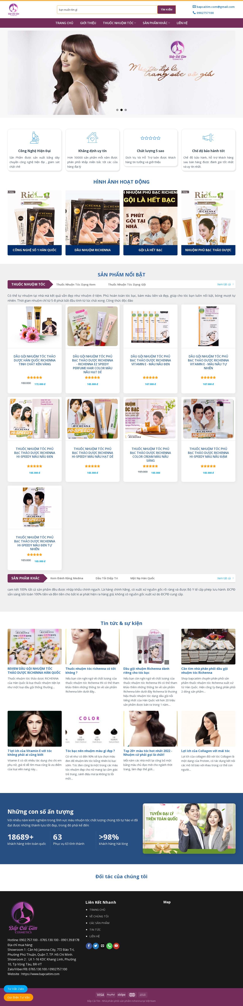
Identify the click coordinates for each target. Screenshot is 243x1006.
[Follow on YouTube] (116, 946)
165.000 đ (92, 384)
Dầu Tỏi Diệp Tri (107, 578)
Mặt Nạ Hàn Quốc (142, 578)
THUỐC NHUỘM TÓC (118, 23)
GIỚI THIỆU (88, 23)
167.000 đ (150, 384)
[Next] (237, 72)
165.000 (155, 472)
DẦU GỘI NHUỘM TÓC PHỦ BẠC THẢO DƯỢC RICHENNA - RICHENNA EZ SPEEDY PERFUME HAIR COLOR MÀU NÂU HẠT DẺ (92, 364)
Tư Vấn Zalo (15, 989)
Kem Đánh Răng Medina (66, 578)
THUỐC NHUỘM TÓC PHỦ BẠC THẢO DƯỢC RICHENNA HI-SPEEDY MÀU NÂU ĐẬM (208, 453)
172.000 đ (40, 384)
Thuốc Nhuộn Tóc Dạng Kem (75, 284)
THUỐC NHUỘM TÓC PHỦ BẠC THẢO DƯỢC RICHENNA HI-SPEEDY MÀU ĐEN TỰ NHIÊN (34, 543)
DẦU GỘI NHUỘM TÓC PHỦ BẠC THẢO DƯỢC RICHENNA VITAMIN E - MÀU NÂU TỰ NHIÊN (208, 362)
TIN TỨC (95, 929)
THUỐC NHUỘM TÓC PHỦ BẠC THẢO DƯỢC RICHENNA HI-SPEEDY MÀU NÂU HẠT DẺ (92, 453)
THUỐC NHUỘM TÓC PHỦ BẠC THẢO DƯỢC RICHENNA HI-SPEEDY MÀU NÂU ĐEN (34, 453)
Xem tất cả (224, 284)
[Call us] (109, 946)
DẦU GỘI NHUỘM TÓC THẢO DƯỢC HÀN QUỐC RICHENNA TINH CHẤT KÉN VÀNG (35, 360)
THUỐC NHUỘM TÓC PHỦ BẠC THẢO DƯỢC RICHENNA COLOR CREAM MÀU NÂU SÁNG (150, 455)
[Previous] (5, 72)
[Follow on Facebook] (89, 946)
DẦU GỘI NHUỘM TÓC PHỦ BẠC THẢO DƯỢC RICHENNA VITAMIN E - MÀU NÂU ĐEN (150, 360)
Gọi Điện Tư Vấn (18, 997)
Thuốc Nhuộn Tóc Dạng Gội (127, 284)
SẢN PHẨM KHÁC (155, 23)
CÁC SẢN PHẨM (99, 923)
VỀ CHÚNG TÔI (99, 916)
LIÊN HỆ (182, 23)
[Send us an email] (102, 946)
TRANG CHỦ (64, 23)
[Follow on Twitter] (96, 946)
